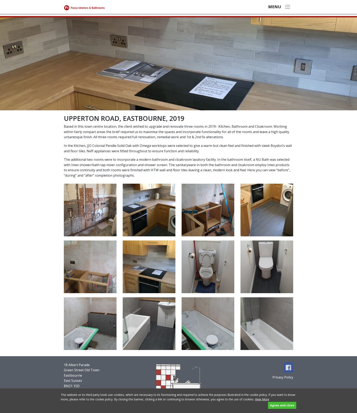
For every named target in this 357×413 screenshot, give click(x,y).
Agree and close (282, 405)
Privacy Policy (283, 377)
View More (262, 399)
